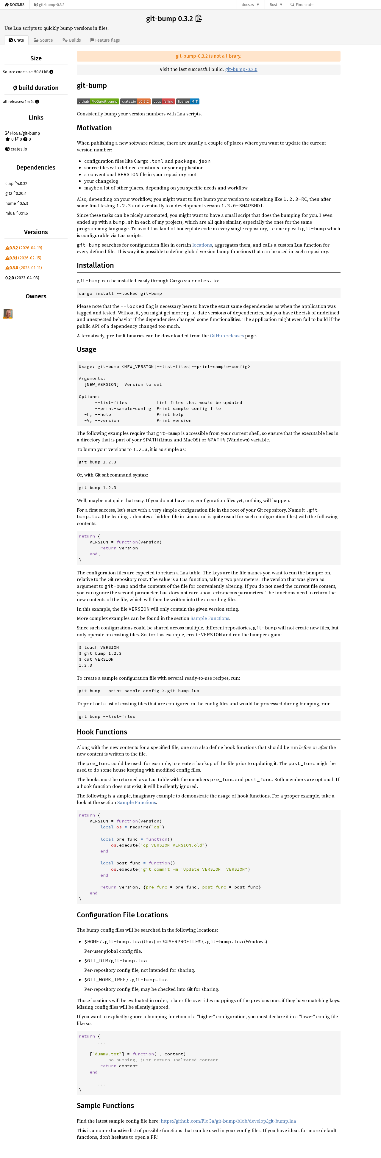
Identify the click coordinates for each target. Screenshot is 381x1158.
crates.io (18, 149)
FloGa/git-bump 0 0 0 (24, 136)
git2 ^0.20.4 (15, 193)
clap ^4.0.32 (16, 183)
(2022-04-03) (22, 278)
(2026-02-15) (25, 258)
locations (202, 245)
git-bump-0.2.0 (241, 69)
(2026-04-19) (26, 247)
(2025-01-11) (26, 267)
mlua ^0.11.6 (16, 213)
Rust (273, 4)
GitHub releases (227, 335)
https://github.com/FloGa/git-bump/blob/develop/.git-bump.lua (228, 1121)
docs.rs (248, 4)
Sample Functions (209, 618)
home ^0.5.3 (16, 203)
